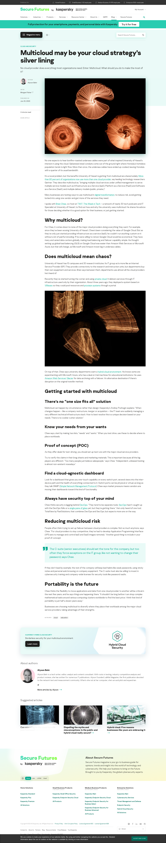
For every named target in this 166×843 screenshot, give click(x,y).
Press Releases (62, 830)
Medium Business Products (96, 788)
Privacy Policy (59, 823)
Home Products (60, 2)
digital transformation (104, 194)
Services (62, 17)
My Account (139, 9)
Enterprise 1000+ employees (135, 2)
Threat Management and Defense (129, 801)
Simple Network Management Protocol (78, 486)
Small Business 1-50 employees (82, 2)
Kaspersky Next (90, 794)
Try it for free (129, 24)
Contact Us (23, 830)
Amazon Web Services (55, 378)
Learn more (32, 644)
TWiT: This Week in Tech (88, 203)
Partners (37, 830)
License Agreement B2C (86, 823)
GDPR (105, 17)
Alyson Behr (43, 670)
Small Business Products (62, 788)
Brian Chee (61, 203)
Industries (37, 17)
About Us (93, 17)
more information (82, 839)
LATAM (39, 778)
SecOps (122, 504)
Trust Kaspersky (72, 830)
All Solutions (24, 805)
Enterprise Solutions (125, 788)
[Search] (143, 35)
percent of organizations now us (67, 179)
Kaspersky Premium (27, 801)
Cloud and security (28, 46)
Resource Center (78, 17)
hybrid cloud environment (109, 371)
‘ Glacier (69, 378)
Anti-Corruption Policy (71, 823)
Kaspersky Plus (25, 798)
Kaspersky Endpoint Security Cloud (65, 798)
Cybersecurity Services (125, 798)
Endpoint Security (123, 805)
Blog (113, 17)
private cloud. (101, 278)
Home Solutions (26, 788)
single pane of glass (78, 508)
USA (33, 778)
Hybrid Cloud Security (125, 809)
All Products (57, 801)
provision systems (92, 285)
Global (28, 778)
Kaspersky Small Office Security (64, 794)
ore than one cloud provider (98, 179)
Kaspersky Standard (27, 794)
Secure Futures (126, 17)
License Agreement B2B (102, 823)
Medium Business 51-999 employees (109, 2)
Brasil (45, 778)
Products (50, 17)
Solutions (23, 17)
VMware (48, 285)
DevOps (83, 504)
